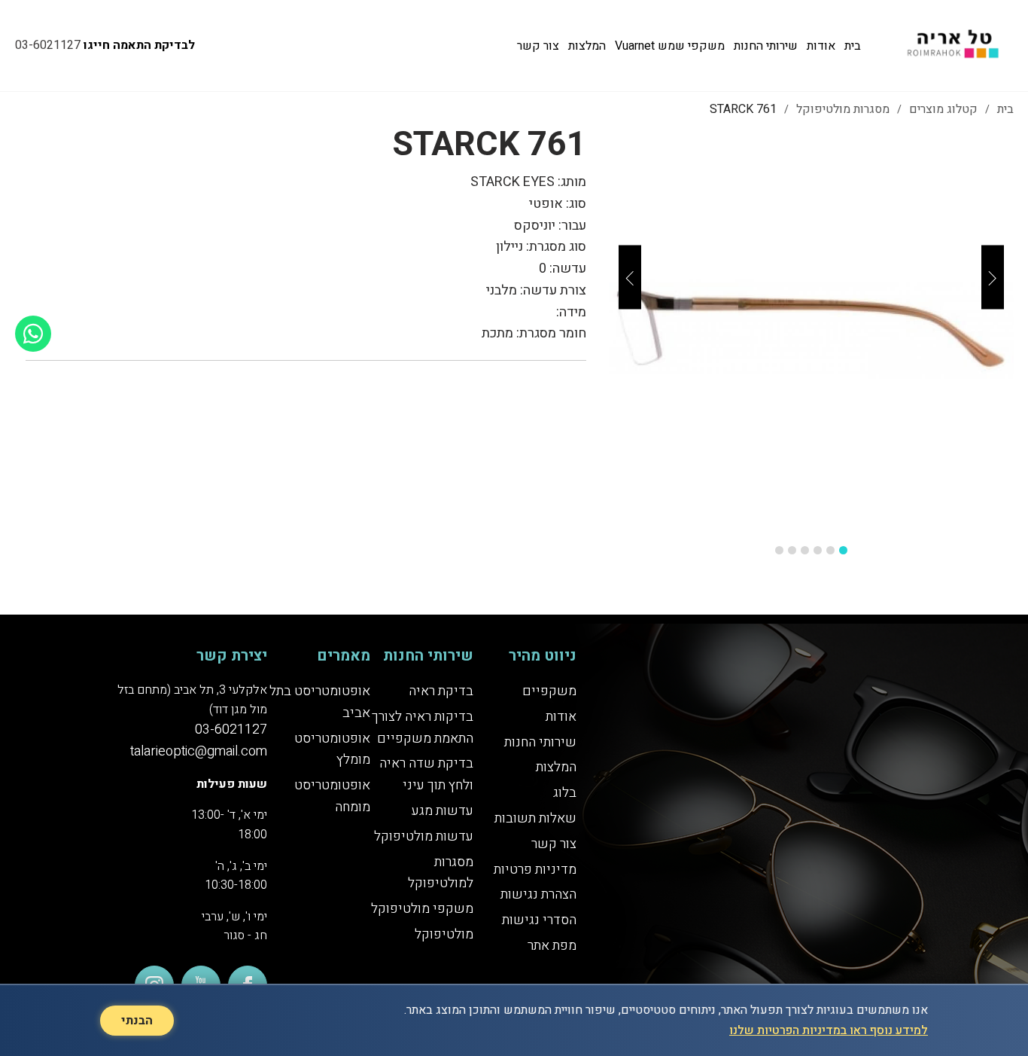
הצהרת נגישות (538, 894)
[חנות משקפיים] (950, 45)
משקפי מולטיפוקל (422, 909)
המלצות (587, 46)
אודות (821, 46)
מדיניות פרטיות (535, 869)
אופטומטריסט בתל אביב (319, 702)
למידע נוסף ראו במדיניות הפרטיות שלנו (828, 1030)
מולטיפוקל (444, 934)
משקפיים (549, 691)
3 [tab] (818, 550)
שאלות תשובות (535, 818)
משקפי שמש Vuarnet (670, 46)
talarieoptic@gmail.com (198, 751)
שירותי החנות (766, 46)
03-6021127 (48, 45)
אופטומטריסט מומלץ (332, 749)
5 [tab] (792, 550)
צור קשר (538, 46)
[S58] (811, 329)
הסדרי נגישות (539, 920)
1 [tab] (843, 550)
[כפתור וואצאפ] (33, 334)
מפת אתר (552, 945)
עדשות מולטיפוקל (423, 836)
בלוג (564, 793)
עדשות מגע (442, 811)
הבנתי (137, 1021)
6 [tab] (779, 550)
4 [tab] (805, 550)
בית (852, 46)
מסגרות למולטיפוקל (440, 873)
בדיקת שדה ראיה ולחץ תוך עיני (426, 774)
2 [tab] (830, 550)
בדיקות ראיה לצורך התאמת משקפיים (422, 728)
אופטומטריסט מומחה (332, 796)
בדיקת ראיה (441, 691)
